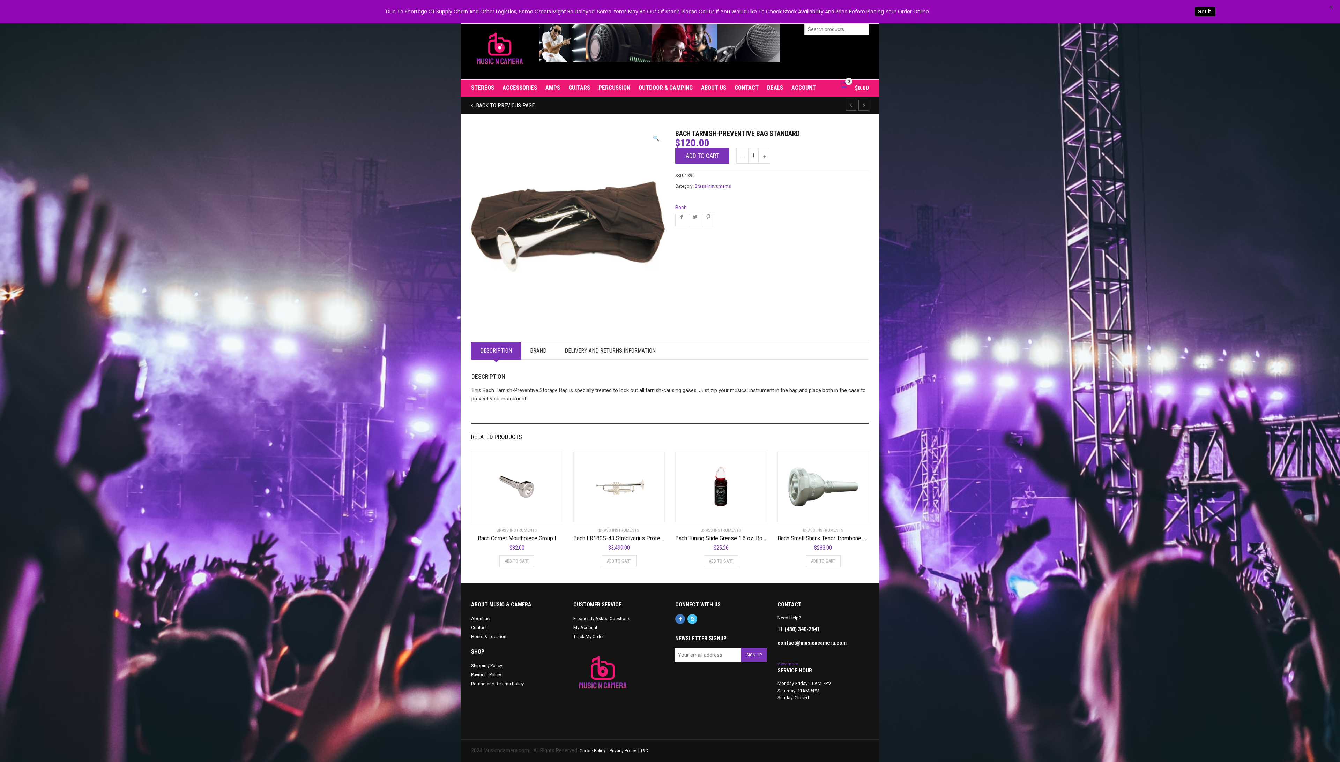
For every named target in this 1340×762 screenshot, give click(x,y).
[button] (656, 139)
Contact (747, 87)
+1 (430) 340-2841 (798, 629)
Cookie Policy (592, 750)
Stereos (482, 87)
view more (787, 663)
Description (496, 350)
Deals (775, 87)
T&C (644, 750)
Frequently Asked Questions (601, 618)
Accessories (519, 87)
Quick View (490, 512)
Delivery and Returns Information (610, 350)
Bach (681, 207)
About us (713, 87)
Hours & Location (488, 636)
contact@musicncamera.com (812, 643)
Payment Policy (486, 674)
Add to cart (702, 155)
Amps (552, 87)
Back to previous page (505, 105)
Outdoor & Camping (666, 87)
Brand (538, 350)
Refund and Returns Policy (497, 683)
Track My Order (588, 636)
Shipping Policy (486, 665)
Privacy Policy (623, 750)
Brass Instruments (713, 186)
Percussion (614, 87)
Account (803, 87)
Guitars (579, 87)
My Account (585, 627)
